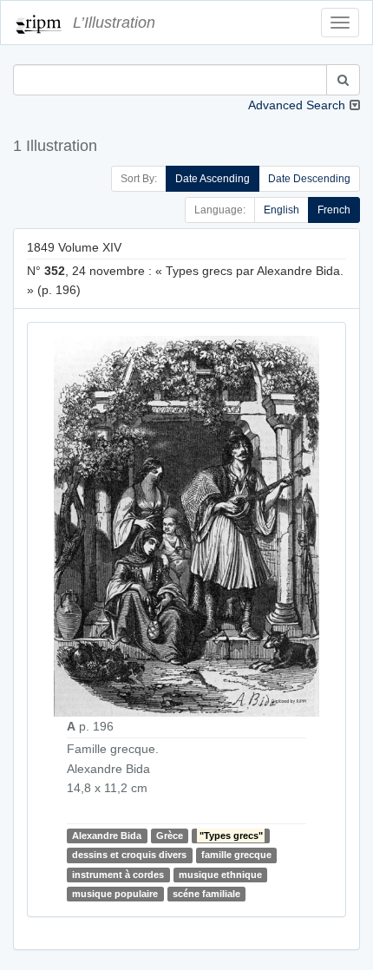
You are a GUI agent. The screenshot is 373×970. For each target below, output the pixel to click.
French (333, 210)
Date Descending (309, 179)
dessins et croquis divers (129, 854)
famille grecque (236, 854)
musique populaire (115, 893)
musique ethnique (220, 874)
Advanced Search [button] (296, 105)
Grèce (169, 835)
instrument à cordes (118, 874)
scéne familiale (206, 893)
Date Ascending (212, 179)
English (281, 210)
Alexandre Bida (106, 835)
